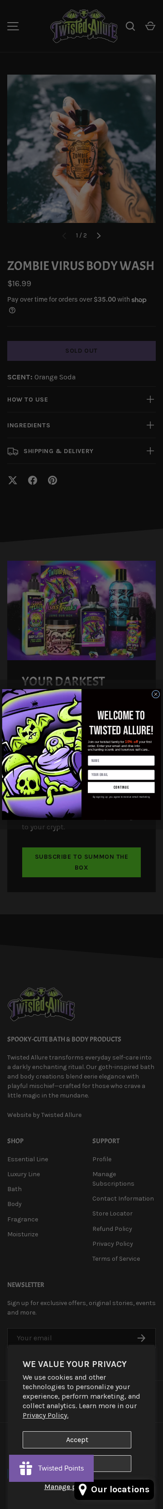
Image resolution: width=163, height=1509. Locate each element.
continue (121, 787)
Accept (77, 1439)
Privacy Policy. (45, 1415)
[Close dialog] (155, 694)
